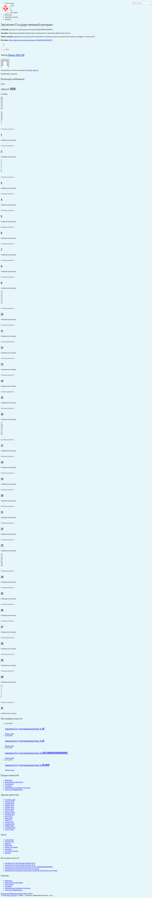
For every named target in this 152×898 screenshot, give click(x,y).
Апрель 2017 (9, 822)
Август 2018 (9, 811)
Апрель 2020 (9, 801)
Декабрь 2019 (9, 803)
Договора (8, 786)
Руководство (9, 842)
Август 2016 (9, 829)
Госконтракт (9, 784)
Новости (8, 843)
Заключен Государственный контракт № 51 (24, 740)
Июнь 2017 (9, 818)
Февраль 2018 (10, 813)
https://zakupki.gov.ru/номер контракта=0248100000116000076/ (30, 40)
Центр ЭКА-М (16, 54)
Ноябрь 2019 (9, 805)
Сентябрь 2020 (10, 800)
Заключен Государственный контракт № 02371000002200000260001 (36, 752)
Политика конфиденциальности (12, 893)
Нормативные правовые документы (17, 788)
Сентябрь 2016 (10, 828)
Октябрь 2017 (10, 814)
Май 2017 (8, 820)
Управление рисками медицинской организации (22, 869)
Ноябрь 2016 (9, 826)
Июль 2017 (9, 816)
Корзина (8, 19)
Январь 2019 (9, 809)
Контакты (8, 15)
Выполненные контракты (14, 782)
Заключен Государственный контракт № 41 (24, 728)
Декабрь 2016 (9, 824)
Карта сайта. (28, 893)
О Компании (9, 840)
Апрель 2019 (9, 807)
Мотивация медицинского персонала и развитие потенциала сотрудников (31, 870)
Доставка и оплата (11, 17)
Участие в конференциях (14, 789)
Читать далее (9, 734)
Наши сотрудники (11, 12)
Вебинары (8, 780)
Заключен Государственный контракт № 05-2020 (27, 765)
